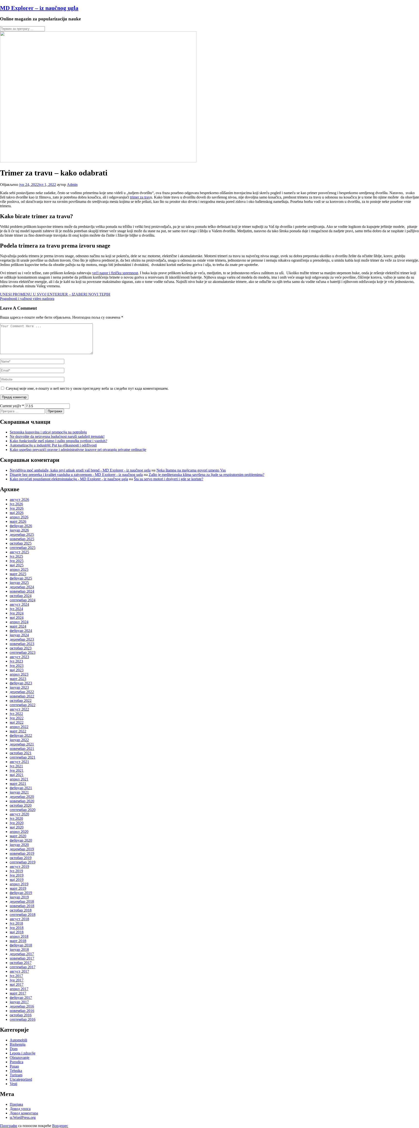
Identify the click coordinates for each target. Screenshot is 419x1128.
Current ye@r (12, 406)
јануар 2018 (19, 949)
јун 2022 (17, 718)
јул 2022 (16, 714)
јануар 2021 (19, 792)
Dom (13, 1049)
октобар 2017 (21, 963)
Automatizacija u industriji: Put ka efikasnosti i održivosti (53, 445)
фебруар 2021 (21, 788)
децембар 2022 (22, 692)
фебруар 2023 (21, 683)
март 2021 (18, 783)
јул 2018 (16, 923)
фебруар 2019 (21, 893)
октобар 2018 (21, 910)
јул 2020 (16, 818)
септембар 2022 (22, 705)
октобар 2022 (21, 700)
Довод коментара (24, 1113)
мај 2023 (17, 670)
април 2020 (19, 831)
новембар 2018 (22, 906)
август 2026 (19, 500)
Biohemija (17, 1044)
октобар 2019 (21, 858)
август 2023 (19, 657)
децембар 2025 (22, 534)
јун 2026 (17, 508)
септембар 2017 (22, 967)
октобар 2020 (21, 805)
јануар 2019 (19, 897)
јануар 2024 (19, 635)
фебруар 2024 (21, 631)
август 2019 (19, 866)
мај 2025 (17, 565)
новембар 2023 (22, 644)
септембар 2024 (22, 600)
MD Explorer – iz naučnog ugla (39, 8)
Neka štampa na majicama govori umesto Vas (191, 470)
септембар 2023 (22, 652)
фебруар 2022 (21, 735)
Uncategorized (21, 1079)
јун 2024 (17, 613)
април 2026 (19, 517)
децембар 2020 (22, 797)
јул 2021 (16, 766)
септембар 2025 (22, 548)
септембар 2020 (22, 810)
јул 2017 (16, 976)
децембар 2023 (22, 639)
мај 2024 (17, 617)
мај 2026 (17, 513)
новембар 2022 (22, 696)
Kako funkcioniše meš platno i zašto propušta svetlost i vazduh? (58, 441)
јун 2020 (17, 823)
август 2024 (19, 604)
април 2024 (19, 622)
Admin (72, 184)
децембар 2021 (22, 744)
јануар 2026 (19, 530)
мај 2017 (17, 984)
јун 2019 (17, 875)
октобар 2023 (21, 648)
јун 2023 (17, 666)
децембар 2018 (22, 901)
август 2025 (19, 552)
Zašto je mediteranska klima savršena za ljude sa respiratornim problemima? (206, 475)
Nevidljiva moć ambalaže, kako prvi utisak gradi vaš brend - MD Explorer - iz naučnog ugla (80, 470)
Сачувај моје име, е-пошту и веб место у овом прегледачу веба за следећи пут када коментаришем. (87, 388)
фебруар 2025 (21, 578)
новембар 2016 (22, 1011)
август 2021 (19, 762)
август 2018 (19, 919)
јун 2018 (17, 928)
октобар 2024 (21, 596)
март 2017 (18, 993)
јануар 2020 (19, 845)
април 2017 (19, 989)
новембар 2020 (22, 801)
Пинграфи (8, 1126)
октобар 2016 (21, 1015)
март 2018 (18, 941)
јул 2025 (16, 556)
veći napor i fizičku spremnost (115, 273)
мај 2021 (17, 775)
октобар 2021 (21, 753)
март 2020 (18, 836)
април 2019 (19, 884)
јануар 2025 (19, 583)
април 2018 (19, 936)
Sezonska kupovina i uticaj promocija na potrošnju (48, 432)
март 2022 (18, 731)
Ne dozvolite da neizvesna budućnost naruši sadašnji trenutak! (57, 436)
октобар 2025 (21, 543)
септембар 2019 (22, 862)
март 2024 (18, 626)
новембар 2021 (22, 748)
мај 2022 (17, 722)
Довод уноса (20, 1109)
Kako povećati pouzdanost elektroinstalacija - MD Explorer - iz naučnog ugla (69, 479)
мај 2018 (17, 932)
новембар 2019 (22, 853)
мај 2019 (17, 880)
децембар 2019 (22, 849)
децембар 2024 (22, 587)
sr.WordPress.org (23, 1117)
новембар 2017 (22, 958)
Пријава (16, 1104)
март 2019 (18, 888)
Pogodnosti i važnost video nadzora (27, 299)
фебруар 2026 (21, 526)
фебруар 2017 (21, 997)
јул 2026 (16, 504)
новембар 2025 (22, 539)
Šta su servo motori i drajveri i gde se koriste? (168, 479)
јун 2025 (17, 561)
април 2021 (19, 779)
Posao (14, 1066)
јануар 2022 (19, 740)
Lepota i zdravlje (22, 1053)
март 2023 (18, 679)
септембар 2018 (22, 914)
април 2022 (19, 727)
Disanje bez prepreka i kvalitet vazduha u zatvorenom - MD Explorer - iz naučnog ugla (76, 475)
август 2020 (19, 814)
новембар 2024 (22, 591)
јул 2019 (16, 871)
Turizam (16, 1075)
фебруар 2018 (21, 945)
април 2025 (19, 569)
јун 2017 (17, 980)
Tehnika (16, 1071)
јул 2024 (16, 609)
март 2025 (18, 574)
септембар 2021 (22, 757)
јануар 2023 (19, 687)
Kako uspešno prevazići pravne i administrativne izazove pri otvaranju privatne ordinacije (78, 450)
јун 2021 (17, 770)
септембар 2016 (22, 1019)
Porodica (16, 1062)
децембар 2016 (22, 1006)
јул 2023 (16, 661)
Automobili (18, 1040)
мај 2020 (17, 827)
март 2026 (18, 521)
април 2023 (19, 674)
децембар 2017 (22, 954)
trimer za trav (140, 197)
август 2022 (19, 709)
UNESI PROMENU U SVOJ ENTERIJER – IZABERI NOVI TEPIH (55, 294)
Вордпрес (60, 1126)
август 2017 (19, 971)
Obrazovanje (19, 1057)
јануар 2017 (19, 1002)
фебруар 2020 (21, 840)
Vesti (13, 1084)
